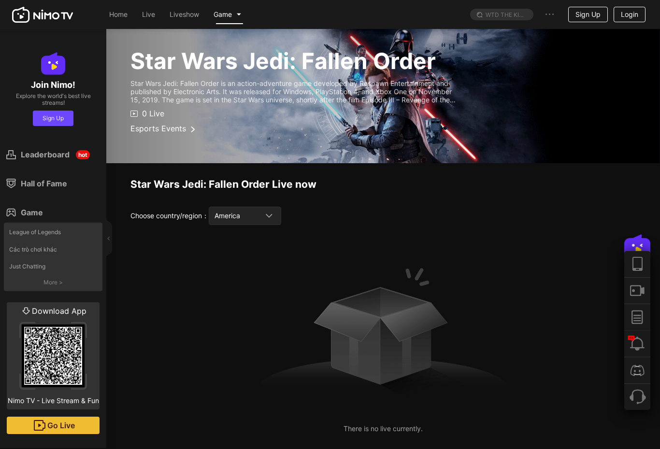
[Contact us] (637, 396)
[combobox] (245, 216)
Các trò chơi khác (33, 249)
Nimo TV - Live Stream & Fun (53, 355)
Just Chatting (27, 266)
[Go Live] (637, 290)
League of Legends (35, 232)
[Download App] (637, 264)
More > (53, 282)
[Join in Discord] (637, 370)
